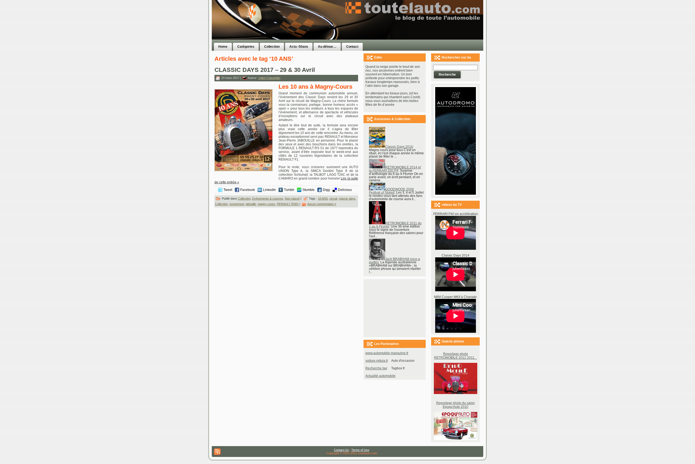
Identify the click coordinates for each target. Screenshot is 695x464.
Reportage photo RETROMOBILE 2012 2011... (455, 356)
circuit (333, 198)
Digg (326, 190)
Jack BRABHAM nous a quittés (394, 260)
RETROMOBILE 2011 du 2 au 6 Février (395, 224)
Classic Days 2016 (399, 147)
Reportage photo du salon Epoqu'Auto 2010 (455, 405)
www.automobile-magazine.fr (386, 353)
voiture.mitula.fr (376, 361)
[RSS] (217, 451)
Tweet (227, 190)
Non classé (292, 198)
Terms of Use (360, 450)
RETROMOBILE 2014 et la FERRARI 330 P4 (395, 168)
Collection (244, 198)
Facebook (247, 190)
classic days (347, 198)
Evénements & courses (267, 198)
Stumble (308, 190)
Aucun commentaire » (321, 204)
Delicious (345, 190)
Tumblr (289, 190)
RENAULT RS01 (288, 204)
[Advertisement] (415, 31)
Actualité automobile (380, 376)
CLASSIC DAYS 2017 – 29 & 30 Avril (264, 69)
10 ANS (323, 198)
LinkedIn (269, 190)
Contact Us (341, 450)
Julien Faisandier (269, 77)
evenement (236, 204)
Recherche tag (376, 368)
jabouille (251, 204)
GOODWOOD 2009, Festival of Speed (392, 190)
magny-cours (266, 204)
